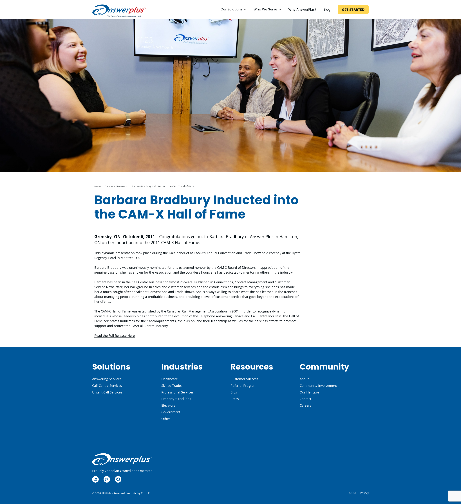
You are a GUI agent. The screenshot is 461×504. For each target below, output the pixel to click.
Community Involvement (318, 385)
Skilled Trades (171, 385)
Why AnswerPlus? (302, 9)
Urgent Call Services (107, 392)
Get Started (353, 10)
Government (170, 412)
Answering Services (106, 379)
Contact (305, 399)
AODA (352, 493)
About (304, 379)
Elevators (168, 405)
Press (234, 399)
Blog (326, 9)
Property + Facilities (176, 399)
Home (97, 186)
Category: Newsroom (116, 186)
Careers (305, 405)
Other (165, 419)
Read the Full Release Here (114, 335)
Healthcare (169, 379)
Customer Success (244, 379)
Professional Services (177, 392)
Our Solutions (231, 9)
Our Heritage (309, 392)
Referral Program (243, 385)
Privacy (364, 493)
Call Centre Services (107, 385)
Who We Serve (265, 9)
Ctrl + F (145, 493)
